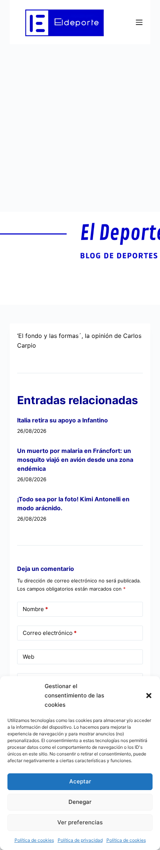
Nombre (35, 609)
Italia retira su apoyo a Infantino (62, 420)
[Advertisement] (80, 128)
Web (28, 656)
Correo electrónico (50, 632)
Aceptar (80, 781)
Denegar (80, 801)
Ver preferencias (80, 822)
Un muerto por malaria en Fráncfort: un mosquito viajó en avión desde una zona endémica (75, 459)
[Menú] (139, 22)
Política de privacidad (80, 840)
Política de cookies (34, 840)
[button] (149, 695)
